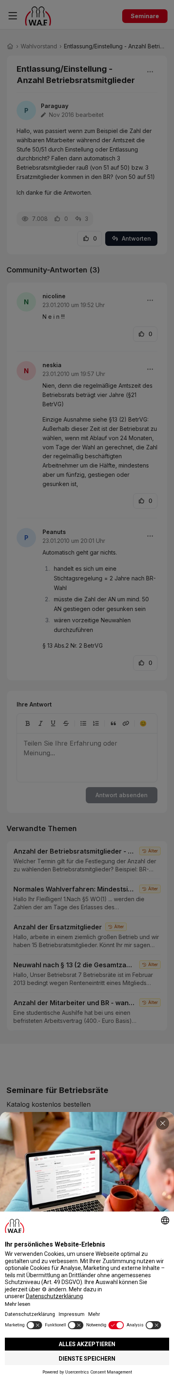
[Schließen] (162, 1123)
